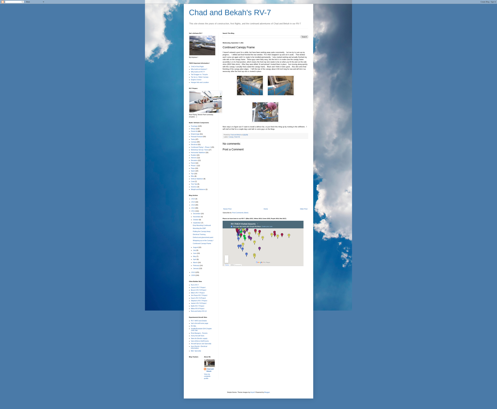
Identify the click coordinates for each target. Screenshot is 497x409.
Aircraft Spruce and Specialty (201, 344)
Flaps (193, 168)
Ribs (192, 176)
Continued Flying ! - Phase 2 (201, 147)
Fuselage (194, 126)
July (194, 250)
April (195, 259)
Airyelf (252, 392)
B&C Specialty (196, 351)
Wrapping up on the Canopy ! (203, 240)
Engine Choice (196, 80)
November (197, 217)
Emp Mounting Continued (202, 225)
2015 (193, 199)
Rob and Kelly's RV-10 (199, 311)
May (194, 256)
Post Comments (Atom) (240, 213)
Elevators (194, 160)
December (197, 214)
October (196, 220)
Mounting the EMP (199, 228)
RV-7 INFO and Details (199, 321)
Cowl (193, 181)
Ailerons (194, 158)
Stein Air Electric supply (199, 338)
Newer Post (227, 209)
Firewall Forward (197, 137)
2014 (193, 202)
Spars (193, 171)
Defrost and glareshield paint (203, 237)
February (196, 265)
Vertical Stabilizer (197, 179)
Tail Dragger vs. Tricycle (199, 74)
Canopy (231, 137)
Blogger (267, 392)
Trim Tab (194, 184)
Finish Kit (237, 137)
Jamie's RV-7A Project (198, 303)
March (195, 262)
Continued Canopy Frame (202, 243)
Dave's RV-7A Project (198, 298)
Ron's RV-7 (195, 285)
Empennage (195, 134)
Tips (192, 174)
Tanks (193, 139)
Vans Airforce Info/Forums (200, 341)
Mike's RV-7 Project (197, 293)
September (197, 223)
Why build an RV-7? (198, 72)
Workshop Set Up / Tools (199, 150)
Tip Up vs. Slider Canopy (199, 77)
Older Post (303, 209)
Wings (193, 129)
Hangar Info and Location (200, 82)
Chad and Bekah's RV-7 (230, 12)
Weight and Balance (198, 189)
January (196, 268)
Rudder (193, 155)
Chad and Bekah (210, 370)
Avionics (194, 187)
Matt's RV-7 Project (197, 306)
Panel (193, 163)
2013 (193, 205)
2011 (193, 211)
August (195, 247)
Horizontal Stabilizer (198, 152)
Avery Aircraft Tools (197, 336)
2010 (193, 272)
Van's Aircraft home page (199, 323)
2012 (193, 208)
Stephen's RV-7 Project (199, 301)
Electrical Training (199, 234)
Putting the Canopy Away (201, 231)
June (195, 253)
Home (266, 209)
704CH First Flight (197, 67)
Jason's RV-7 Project (198, 287)
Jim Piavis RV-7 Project (199, 295)
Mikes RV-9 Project (197, 308)
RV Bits (193, 326)
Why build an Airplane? (199, 69)
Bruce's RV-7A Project (198, 290)
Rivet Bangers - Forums (199, 333)
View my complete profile (207, 376)
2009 (193, 275)
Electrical (194, 144)
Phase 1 (194, 166)
